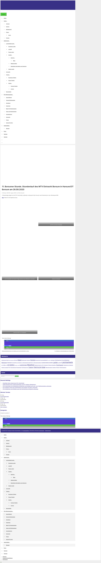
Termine (5, 134)
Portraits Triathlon (14, 86)
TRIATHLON (37, 367)
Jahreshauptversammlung (27, 362)
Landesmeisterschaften (47, 362)
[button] (4, 139)
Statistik (10, 54)
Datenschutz (48, 430)
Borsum (15, 360)
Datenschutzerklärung (8, 558)
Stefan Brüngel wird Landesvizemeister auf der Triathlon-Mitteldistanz (19, 384)
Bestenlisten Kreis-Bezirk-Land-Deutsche (18, 66)
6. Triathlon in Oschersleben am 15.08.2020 (64, 351)
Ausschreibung (9, 97)
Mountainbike (8, 91)
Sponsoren (8, 117)
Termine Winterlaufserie (10, 100)
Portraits (7, 37)
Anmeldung (8, 103)
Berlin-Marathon (11, 360)
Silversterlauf (13, 367)
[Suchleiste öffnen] (1, 11)
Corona (32, 360)
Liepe (18, 365)
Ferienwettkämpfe (44, 360)
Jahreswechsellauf (37, 362)
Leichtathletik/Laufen (10, 43)
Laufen (55, 362)
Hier (3, 197)
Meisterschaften (14, 63)
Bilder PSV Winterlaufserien (11, 108)
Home (5, 18)
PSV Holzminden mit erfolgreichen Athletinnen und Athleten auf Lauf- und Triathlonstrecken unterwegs (27, 386)
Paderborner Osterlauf (68, 365)
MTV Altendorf (45, 365)
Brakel (19, 360)
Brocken (28, 360)
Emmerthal (37, 360)
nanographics (26, 430)
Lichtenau (16, 365)
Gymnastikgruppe (4, 396)
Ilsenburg (20, 362)
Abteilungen (6, 40)
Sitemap (4, 556)
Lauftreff (10, 49)
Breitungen (24, 360)
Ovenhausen (59, 365)
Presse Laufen (11, 52)
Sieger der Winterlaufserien (11, 111)
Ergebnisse (8, 105)
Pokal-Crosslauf (4, 367)
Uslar (43, 367)
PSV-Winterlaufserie (8, 94)
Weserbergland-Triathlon (51, 367)
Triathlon (7, 74)
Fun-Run (49, 360)
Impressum (41, 430)
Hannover (4, 362)
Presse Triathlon (11, 80)
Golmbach (53, 360)
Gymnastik (8, 71)
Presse (7, 32)
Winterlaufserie (63, 367)
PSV (9, 367)
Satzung (7, 26)
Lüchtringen (23, 365)
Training (30, 367)
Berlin (7, 360)
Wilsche (58, 367)
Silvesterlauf (19, 367)
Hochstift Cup (15, 362)
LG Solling (10, 365)
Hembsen (9, 362)
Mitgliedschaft (9, 29)
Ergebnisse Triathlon (12, 77)
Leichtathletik (67, 362)
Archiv (9, 35)
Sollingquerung (25, 367)
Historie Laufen (11, 69)
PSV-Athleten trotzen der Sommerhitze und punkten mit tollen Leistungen (20, 387)
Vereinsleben (6, 125)
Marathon (12, 57)
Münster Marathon (52, 365)
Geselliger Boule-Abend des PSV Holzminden (13, 383)
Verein (5, 21)
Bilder (14, 60)
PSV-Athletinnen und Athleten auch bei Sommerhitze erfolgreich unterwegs (20, 389)
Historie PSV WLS (9, 122)
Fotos (5, 131)
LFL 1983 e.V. (4, 365)
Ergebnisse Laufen (11, 46)
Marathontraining (38, 365)
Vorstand (7, 23)
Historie (9, 83)
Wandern (7, 128)
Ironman (12, 88)
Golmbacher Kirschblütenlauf (62, 360)
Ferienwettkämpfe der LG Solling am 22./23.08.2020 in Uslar (15, 351)
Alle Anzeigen (3, 407)
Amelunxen (3, 360)
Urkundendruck (9, 114)
